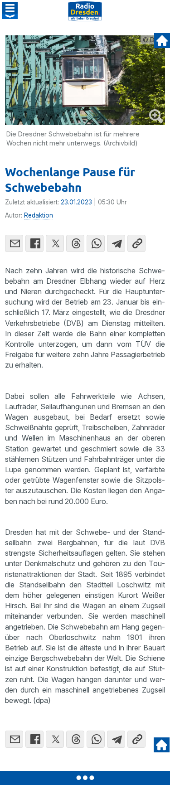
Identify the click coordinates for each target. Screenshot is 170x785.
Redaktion (38, 215)
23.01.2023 (76, 202)
